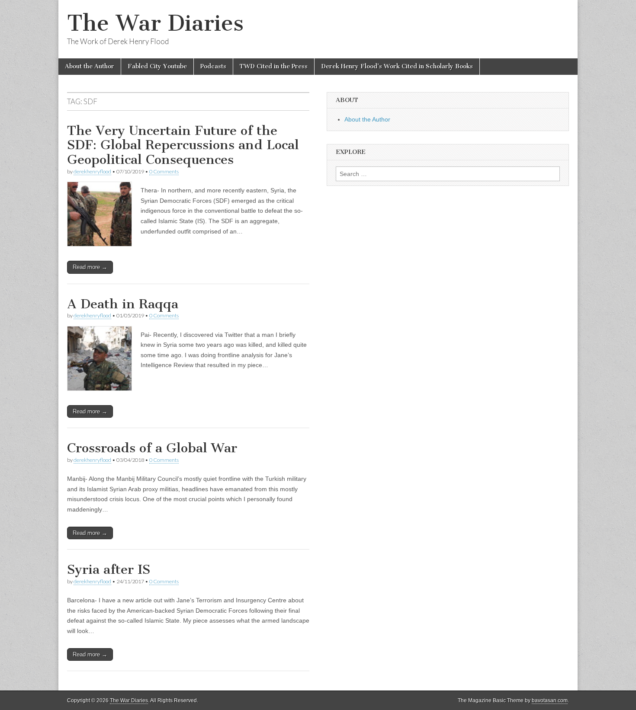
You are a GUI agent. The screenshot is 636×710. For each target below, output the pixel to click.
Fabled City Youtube (157, 66)
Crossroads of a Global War (152, 448)
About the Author (89, 66)
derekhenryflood (92, 171)
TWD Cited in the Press (274, 66)
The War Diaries (155, 23)
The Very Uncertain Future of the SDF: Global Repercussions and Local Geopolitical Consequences (183, 145)
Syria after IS (108, 569)
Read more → (90, 267)
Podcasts (213, 66)
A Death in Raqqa (122, 304)
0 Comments (164, 171)
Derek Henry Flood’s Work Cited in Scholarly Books (397, 66)
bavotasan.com (550, 700)
